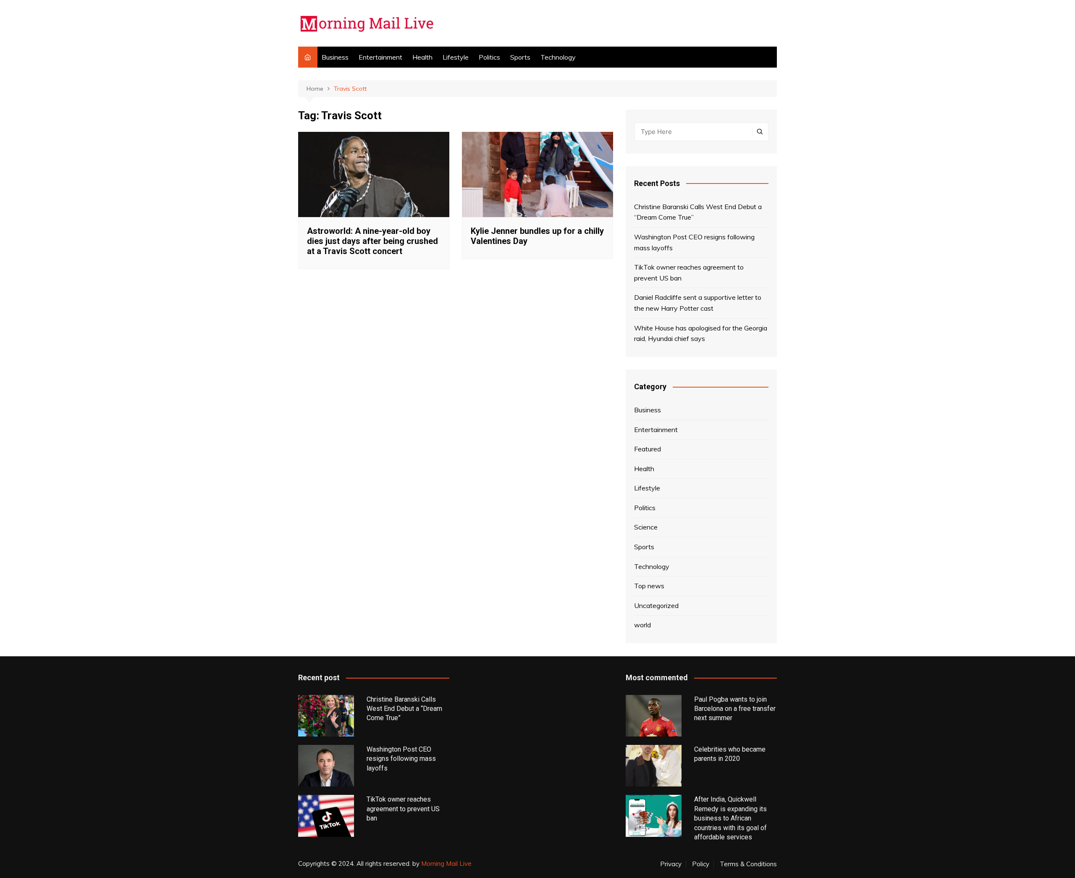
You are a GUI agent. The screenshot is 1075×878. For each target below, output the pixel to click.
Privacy (671, 864)
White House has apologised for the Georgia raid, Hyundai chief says (700, 333)
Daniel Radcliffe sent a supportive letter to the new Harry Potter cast (697, 302)
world (642, 625)
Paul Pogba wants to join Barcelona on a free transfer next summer (735, 708)
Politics (489, 57)
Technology (558, 57)
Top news (649, 586)
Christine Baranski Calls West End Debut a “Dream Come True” (698, 212)
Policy (700, 864)
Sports (520, 57)
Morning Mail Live (446, 864)
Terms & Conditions (748, 864)
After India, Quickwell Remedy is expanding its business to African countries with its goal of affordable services (730, 818)
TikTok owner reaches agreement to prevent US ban (689, 272)
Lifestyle (456, 57)
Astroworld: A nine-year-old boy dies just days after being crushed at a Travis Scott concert (372, 241)
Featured (647, 449)
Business (335, 57)
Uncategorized (656, 605)
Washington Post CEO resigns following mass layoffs (694, 242)
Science (646, 527)
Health (422, 57)
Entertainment (380, 57)
